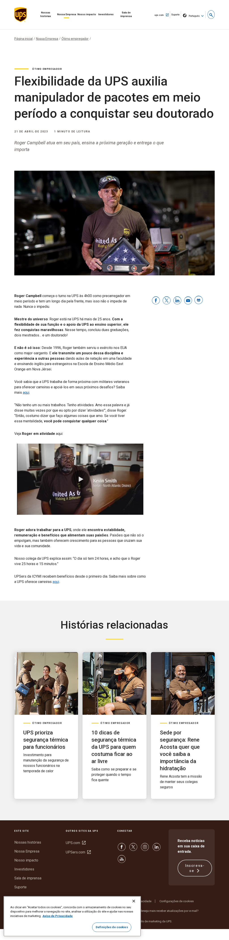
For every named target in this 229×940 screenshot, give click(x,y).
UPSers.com (78, 852)
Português (194, 16)
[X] (133, 849)
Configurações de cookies (176, 901)
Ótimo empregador (75, 38)
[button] (211, 14)
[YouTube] (121, 861)
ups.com (162, 14)
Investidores (106, 14)
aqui (26, 392)
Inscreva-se (194, 868)
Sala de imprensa (126, 14)
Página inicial (23, 38)
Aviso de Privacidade (57, 916)
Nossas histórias (45, 14)
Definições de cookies (112, 927)
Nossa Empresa (66, 14)
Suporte (176, 15)
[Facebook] (121, 849)
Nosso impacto (86, 14)
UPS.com (76, 843)
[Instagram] (144, 849)
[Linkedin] (156, 849)
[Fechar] (134, 901)
